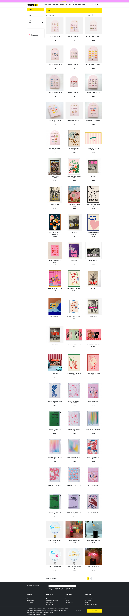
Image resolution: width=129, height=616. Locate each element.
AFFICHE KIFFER (74, 233)
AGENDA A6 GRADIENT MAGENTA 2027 (55, 457)
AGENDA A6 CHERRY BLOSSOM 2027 (74, 429)
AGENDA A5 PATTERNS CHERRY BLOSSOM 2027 (74, 401)
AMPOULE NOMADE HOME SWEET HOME (74, 567)
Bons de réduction (69, 602)
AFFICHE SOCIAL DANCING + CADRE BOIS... (74, 345)
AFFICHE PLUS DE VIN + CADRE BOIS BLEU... (74, 317)
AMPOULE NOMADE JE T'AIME (93, 567)
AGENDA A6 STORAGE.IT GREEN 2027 (55, 512)
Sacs (30, 22)
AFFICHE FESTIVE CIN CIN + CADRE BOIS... (93, 205)
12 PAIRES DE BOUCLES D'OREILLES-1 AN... (93, 93)
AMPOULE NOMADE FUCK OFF (55, 567)
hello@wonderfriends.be (95, 606)
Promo (28, 597)
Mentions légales (49, 598)
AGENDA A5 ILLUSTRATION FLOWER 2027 (55, 401)
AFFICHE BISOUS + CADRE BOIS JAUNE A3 (93, 149)
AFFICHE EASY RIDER (55, 205)
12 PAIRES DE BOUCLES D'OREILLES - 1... (55, 37)
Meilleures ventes (30, 600)
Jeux (30, 25)
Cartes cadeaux (35, 35)
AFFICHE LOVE (74, 261)
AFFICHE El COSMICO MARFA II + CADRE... (74, 205)
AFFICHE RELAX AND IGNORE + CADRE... (74, 149)
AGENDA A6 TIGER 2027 (93, 512)
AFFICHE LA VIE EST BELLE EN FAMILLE (55, 261)
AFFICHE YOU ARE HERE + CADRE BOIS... (93, 373)
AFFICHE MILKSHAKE (93, 261)
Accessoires (31, 17)
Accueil (30, 10)
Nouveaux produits (31, 598)
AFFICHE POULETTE (93, 317)
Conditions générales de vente (52, 600)
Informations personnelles (71, 597)
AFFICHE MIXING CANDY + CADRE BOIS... (55, 289)
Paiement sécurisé (50, 604)
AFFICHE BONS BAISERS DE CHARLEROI (55, 177)
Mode (30, 15)
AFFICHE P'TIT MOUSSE (54, 317)
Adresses (67, 600)
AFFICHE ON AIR (93, 289)
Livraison (48, 597)
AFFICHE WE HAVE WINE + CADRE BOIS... (74, 373)
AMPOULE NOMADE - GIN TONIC (55, 540)
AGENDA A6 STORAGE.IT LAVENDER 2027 (74, 512)
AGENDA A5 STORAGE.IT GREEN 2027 (55, 429)
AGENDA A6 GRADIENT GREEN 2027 (93, 429)
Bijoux (30, 20)
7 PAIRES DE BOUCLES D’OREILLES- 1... (74, 121)
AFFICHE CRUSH (93, 176)
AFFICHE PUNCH (55, 345)
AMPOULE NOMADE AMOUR (74, 540)
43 (97, 578)
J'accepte (94, 611)
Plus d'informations (31, 614)
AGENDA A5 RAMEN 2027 (93, 401)
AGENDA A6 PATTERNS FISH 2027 (74, 485)
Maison (30, 13)
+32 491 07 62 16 (94, 604)
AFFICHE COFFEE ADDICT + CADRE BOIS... (74, 177)
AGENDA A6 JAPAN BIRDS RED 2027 (93, 457)
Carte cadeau (30, 602)
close (73, 1)
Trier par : (90, 15)
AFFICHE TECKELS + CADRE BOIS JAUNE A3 (93, 345)
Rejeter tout (79, 611)
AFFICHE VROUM (55, 373)
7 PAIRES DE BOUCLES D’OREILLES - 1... (55, 121)
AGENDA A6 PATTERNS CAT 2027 (55, 485)
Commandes (68, 598)
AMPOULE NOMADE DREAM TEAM (93, 540)
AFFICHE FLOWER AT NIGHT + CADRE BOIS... (55, 233)
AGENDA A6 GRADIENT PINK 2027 (74, 457)
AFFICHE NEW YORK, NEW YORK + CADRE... (74, 289)
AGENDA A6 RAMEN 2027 (93, 485)
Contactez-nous (49, 606)
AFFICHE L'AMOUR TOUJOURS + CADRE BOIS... (93, 233)
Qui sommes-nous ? (50, 602)
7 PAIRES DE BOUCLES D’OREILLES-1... (93, 121)
